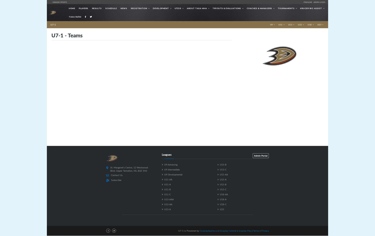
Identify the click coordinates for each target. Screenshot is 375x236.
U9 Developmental (173, 174)
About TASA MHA (197, 8)
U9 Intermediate (172, 169)
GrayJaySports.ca (209, 230)
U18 (310, 24)
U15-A (223, 179)
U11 (280, 24)
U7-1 (53, 24)
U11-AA (168, 179)
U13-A (167, 209)
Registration (139, 8)
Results (97, 8)
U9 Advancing (171, 164)
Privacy (265, 230)
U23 (319, 24)
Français (308, 2)
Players (83, 8)
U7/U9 (178, 8)
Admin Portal (260, 155)
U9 (271, 24)
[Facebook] (85, 17)
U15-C (223, 189)
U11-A (167, 184)
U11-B (167, 189)
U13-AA (168, 204)
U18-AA (224, 194)
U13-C (223, 169)
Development (161, 8)
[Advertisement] (280, 101)
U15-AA (224, 174)
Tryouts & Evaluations (227, 8)
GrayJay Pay (244, 230)
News (124, 8)
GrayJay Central (228, 230)
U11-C (167, 194)
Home (72, 8)
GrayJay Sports (59, 2)
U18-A (223, 199)
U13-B (223, 164)
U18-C (223, 204)
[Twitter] (91, 17)
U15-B (223, 184)
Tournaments (286, 8)
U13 (290, 24)
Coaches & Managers (259, 8)
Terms (256, 230)
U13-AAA (169, 199)
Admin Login (319, 2)
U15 (300, 24)
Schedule (111, 8)
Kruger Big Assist (311, 8)
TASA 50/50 (75, 17)
